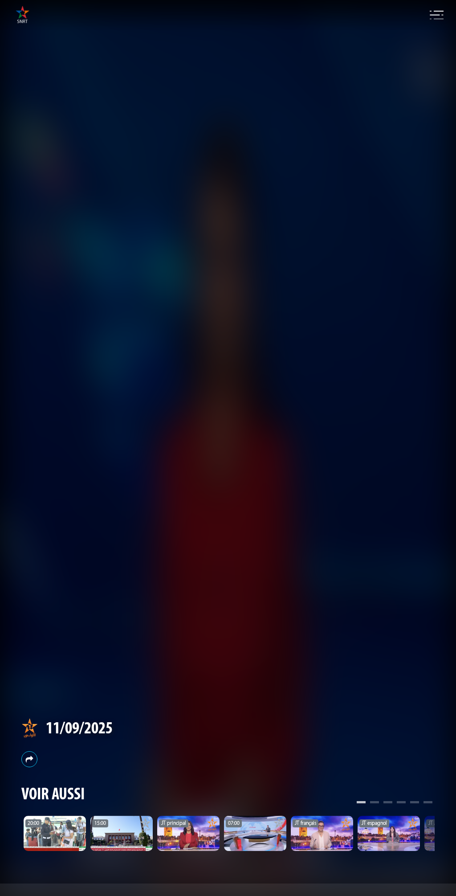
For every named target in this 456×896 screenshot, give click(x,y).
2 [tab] (374, 803)
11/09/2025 (79, 729)
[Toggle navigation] (436, 15)
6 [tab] (428, 803)
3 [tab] (388, 803)
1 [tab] (361, 803)
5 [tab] (414, 803)
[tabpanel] (55, 833)
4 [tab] (401, 803)
